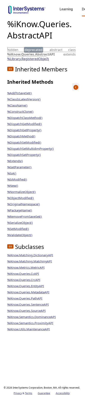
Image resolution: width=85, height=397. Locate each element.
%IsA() (11, 173)
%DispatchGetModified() (24, 124)
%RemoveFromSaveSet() (24, 216)
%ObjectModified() (20, 198)
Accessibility (63, 393)
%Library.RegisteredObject (28, 59)
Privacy (18, 393)
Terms (28, 393)
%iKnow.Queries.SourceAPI (26, 311)
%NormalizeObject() (21, 192)
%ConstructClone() (20, 111)
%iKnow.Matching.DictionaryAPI (30, 255)
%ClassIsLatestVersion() (24, 99)
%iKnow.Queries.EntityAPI (25, 286)
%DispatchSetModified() (24, 142)
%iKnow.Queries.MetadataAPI (28, 292)
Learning (66, 9)
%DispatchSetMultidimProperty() (30, 148)
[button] (10, 69)
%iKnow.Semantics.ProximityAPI (30, 323)
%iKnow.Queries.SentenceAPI (28, 304)
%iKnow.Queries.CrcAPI (23, 280)
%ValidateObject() (19, 235)
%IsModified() (17, 179)
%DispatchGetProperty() (24, 130)
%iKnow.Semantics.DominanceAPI (31, 317)
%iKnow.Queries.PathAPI (24, 298)
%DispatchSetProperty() (24, 155)
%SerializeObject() (20, 223)
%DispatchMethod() (21, 136)
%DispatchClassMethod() (24, 118)
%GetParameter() (19, 167)
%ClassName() (17, 105)
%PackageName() (19, 210)
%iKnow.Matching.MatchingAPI (29, 261)
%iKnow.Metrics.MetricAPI (26, 267)
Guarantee (44, 393)
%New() (12, 185)
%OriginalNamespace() (23, 204)
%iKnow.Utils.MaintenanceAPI (28, 329)
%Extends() (15, 161)
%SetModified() (18, 229)
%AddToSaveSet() (19, 93)
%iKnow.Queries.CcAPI (23, 274)
